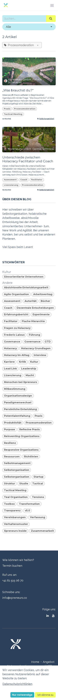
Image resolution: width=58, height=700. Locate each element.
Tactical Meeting (13, 114)
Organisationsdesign (18, 395)
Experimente (41, 314)
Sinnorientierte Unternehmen (23, 276)
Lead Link (10, 368)
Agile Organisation (16, 294)
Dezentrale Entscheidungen (35, 307)
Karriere (9, 361)
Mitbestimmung (14, 388)
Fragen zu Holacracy (17, 328)
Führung (34, 334)
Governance (12, 341)
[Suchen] (51, 18)
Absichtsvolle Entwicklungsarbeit (26, 287)
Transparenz (12, 510)
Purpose (9, 429)
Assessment (10, 179)
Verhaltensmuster (16, 524)
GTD (48, 341)
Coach (23, 179)
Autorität (31, 301)
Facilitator (36, 179)
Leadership (28, 368)
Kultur (34, 361)
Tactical (37, 483)
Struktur (9, 483)
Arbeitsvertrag (42, 294)
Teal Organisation (16, 497)
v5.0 (27, 510)
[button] (29, 26)
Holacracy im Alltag (16, 355)
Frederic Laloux (14, 334)
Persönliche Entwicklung (20, 409)
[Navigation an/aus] (52, 5)
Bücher (45, 301)
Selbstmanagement (17, 463)
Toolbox (9, 503)
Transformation (29, 503)
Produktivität (12, 422)
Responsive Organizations (21, 449)
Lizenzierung (11, 185)
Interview (40, 355)
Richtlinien (31, 456)
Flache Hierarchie (33, 321)
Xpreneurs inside (15, 530)
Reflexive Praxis (29, 429)
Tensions (38, 497)
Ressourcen (12, 456)
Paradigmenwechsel (17, 402)
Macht (30, 375)
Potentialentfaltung (17, 415)
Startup (38, 476)
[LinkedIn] (47, 616)
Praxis (7, 108)
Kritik (22, 361)
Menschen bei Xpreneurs (20, 382)
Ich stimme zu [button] (45, 694)
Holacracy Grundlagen (36, 348)
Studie (23, 483)
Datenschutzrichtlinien (17, 684)
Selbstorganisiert (46, 119)
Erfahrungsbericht (16, 314)
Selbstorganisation (16, 470)
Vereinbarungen (15, 517)
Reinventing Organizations (21, 436)
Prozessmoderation (24, 108)
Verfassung (37, 517)
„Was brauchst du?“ (18, 90)
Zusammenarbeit (42, 530)
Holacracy (10, 348)
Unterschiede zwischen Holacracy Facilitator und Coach (27, 159)
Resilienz (10, 443)
